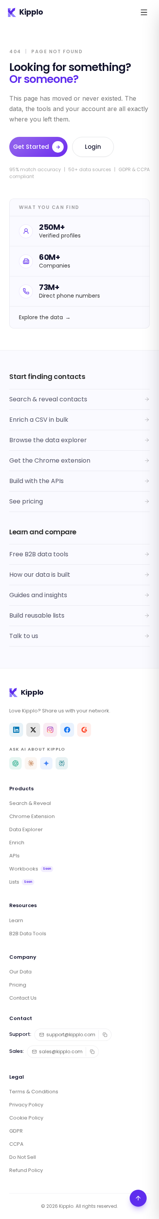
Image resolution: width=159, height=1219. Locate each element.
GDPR (16, 1131)
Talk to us (23, 635)
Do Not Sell (22, 1157)
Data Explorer (26, 829)
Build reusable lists (36, 615)
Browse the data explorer (48, 440)
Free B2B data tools (38, 554)
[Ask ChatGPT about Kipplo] (15, 763)
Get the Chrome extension (49, 460)
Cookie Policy (26, 1117)
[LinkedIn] (16, 730)
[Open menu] (144, 12)
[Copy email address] (104, 1034)
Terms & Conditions (33, 1091)
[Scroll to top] (138, 1198)
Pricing (17, 984)
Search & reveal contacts (48, 399)
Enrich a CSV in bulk (38, 419)
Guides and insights (38, 595)
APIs (14, 855)
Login (93, 147)
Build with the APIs (36, 480)
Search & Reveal (30, 803)
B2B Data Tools (27, 933)
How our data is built (39, 574)
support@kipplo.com (70, 1034)
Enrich (16, 842)
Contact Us (23, 998)
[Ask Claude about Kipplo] (31, 763)
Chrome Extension (32, 816)
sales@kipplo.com (61, 1051)
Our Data (20, 971)
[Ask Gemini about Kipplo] (46, 763)
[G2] (84, 730)
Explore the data (45, 317)
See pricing (26, 501)
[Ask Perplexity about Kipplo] (62, 763)
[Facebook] (67, 730)
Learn (16, 920)
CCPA (16, 1144)
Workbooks (30, 868)
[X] (33, 730)
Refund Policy (26, 1170)
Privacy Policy (26, 1104)
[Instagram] (50, 730)
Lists (20, 882)
